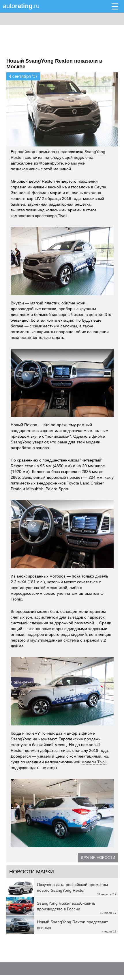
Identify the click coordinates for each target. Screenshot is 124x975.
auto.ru (21, 5)
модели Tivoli (94, 762)
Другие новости (98, 858)
